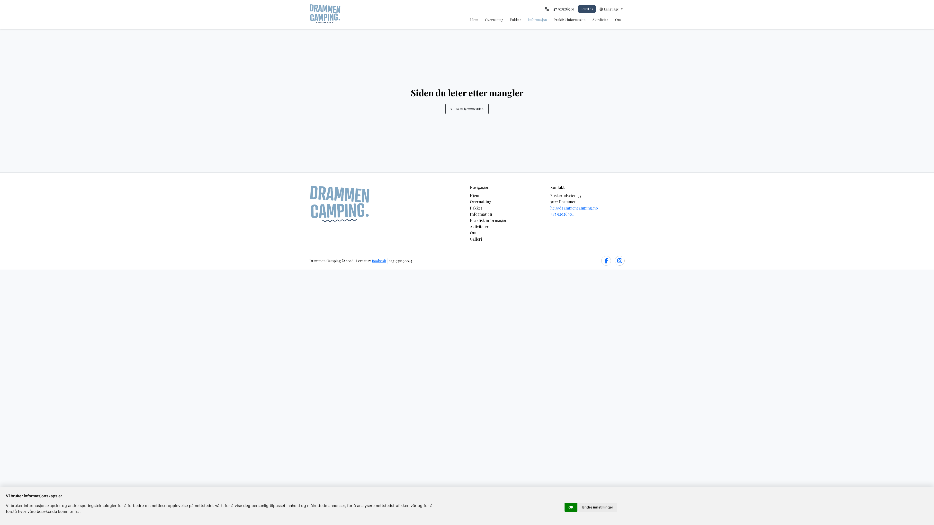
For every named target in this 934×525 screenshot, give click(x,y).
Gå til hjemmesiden (470, 108)
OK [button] (571, 507)
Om (618, 20)
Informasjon (537, 20)
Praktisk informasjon (569, 20)
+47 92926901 (562, 214)
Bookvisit (379, 260)
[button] (611, 9)
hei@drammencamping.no (574, 207)
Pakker (515, 20)
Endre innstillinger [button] (597, 507)
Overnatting (494, 20)
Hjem (474, 20)
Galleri (476, 239)
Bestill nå (587, 9)
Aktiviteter (600, 20)
